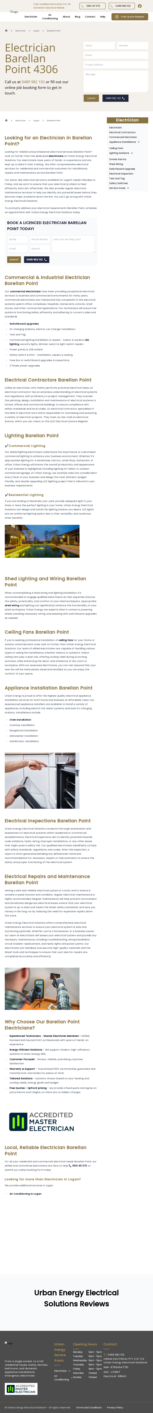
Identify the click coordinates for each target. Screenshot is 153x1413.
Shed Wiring (116, 164)
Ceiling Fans (116, 148)
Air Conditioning (50, 16)
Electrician (31, 16)
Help (102, 16)
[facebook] (140, 6)
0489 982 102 (123, 6)
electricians (56, 156)
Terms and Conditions (89, 1407)
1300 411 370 (93, 6)
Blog (77, 16)
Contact (90, 16)
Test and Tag (117, 178)
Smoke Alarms (117, 159)
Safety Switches (118, 183)
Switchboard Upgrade (122, 169)
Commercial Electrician (123, 137)
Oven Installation (20, 719)
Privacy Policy (115, 1407)
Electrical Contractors (122, 132)
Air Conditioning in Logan (25, 1194)
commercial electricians (25, 291)
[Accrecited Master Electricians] (27, 1389)
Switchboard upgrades (24, 323)
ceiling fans (66, 640)
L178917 (115, 1372)
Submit (91, 98)
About (66, 16)
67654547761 (119, 1367)
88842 (122, 1376)
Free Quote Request (132, 16)
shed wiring (12, 605)
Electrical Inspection (121, 173)
